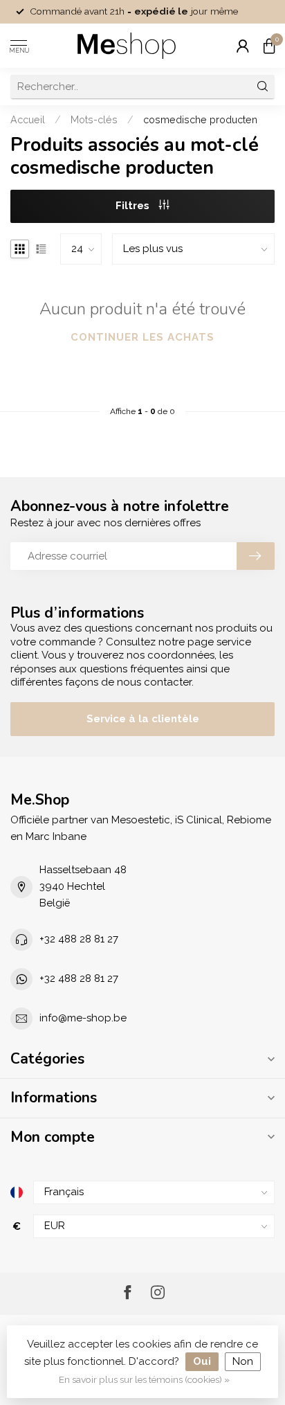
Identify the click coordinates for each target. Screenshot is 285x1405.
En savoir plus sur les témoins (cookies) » (144, 1379)
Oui (202, 1361)
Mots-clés (94, 119)
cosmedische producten (200, 119)
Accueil (27, 119)
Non (242, 1361)
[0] (269, 46)
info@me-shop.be (83, 1018)
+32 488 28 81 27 (78, 939)
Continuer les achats (142, 337)
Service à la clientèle (142, 719)
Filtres (134, 205)
